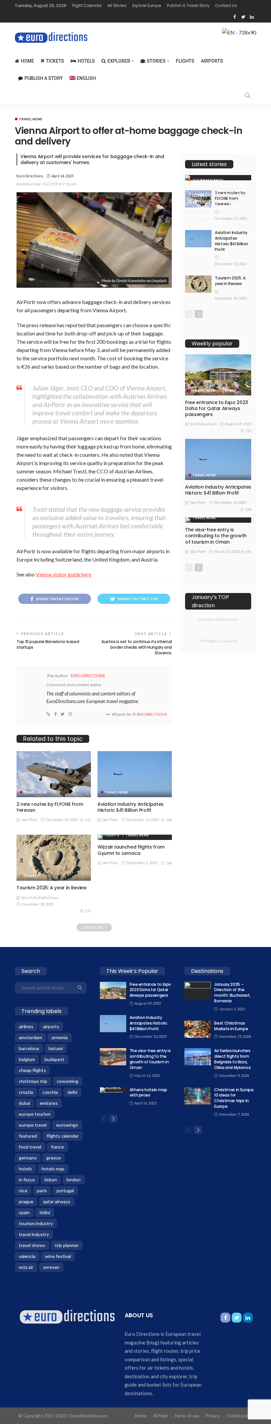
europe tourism (35, 1114)
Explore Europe (146, 5)
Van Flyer (29, 819)
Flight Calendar (87, 5)
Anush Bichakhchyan (39, 897)
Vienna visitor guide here (63, 574)
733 (248, 431)
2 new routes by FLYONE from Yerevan (50, 807)
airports (51, 1026)
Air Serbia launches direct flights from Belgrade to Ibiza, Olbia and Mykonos (232, 1059)
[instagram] (70, 714)
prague (26, 1201)
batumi (56, 1048)
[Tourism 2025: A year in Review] (54, 858)
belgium (27, 1059)
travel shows (32, 1245)
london (73, 1179)
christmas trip (33, 1081)
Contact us (226, 5)
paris (42, 1190)
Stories (156, 61)
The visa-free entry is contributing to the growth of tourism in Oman (216, 535)
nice (23, 1190)
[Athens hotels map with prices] (113, 1090)
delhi (72, 1092)
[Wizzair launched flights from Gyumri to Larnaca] (134, 837)
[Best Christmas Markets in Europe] (197, 1029)
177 (245, 225)
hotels (25, 1168)
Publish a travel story (188, 5)
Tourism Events (207, 180)
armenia (60, 1037)
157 (88, 820)
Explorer (118, 61)
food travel (30, 1147)
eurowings (67, 1125)
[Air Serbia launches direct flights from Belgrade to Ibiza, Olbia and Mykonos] (197, 1056)
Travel (30, 875)
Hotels (86, 61)
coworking (67, 1081)
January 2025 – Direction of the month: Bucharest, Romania (232, 992)
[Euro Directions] (67, 1316)
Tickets (55, 61)
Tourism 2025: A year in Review (52, 887)
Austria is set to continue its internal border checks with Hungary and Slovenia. (136, 647)
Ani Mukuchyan (203, 424)
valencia (27, 1256)
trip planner (67, 1245)
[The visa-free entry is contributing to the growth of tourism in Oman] (218, 520)
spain (24, 1212)
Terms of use (186, 1415)
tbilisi (44, 1212)
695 (248, 552)
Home (27, 61)
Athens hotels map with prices (148, 1092)
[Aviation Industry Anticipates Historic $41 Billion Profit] (134, 774)
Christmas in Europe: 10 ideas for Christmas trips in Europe (234, 1098)
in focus (27, 1179)
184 (169, 863)
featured (28, 1136)
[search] (247, 95)
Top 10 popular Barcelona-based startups (48, 644)
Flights (185, 61)
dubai (24, 1103)
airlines (26, 1026)
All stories (117, 5)
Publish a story (43, 78)
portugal (65, 1190)
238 (169, 820)
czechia (50, 1092)
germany (28, 1157)
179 (88, 911)
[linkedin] (252, 17)
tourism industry (36, 1223)
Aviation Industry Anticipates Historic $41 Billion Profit (130, 807)
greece (53, 1157)
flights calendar (63, 1136)
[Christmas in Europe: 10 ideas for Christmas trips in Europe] (197, 1095)
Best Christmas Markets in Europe (231, 1026)
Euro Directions (30, 176)
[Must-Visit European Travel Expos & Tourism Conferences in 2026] (218, 177)
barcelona (29, 1048)
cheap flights (32, 1070)
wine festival (58, 1256)
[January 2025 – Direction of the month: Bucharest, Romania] (197, 990)
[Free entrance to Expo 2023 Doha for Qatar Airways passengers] (218, 374)
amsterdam (30, 1037)
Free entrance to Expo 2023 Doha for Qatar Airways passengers (216, 408)
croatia (26, 1092)
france (57, 1147)
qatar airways (56, 1201)
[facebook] (234, 17)
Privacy (213, 1415)
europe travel (33, 1125)
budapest (54, 1059)
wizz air (26, 1267)
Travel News (30, 119)
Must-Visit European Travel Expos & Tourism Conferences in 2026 (218, 195)
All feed (160, 1415)
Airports (212, 61)
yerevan (51, 1267)
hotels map (53, 1168)
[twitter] (243, 17)
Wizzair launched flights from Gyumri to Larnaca (131, 850)
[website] (48, 714)
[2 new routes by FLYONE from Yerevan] (54, 774)
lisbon (51, 1179)
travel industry (34, 1234)
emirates (49, 1103)
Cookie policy (239, 1415)
